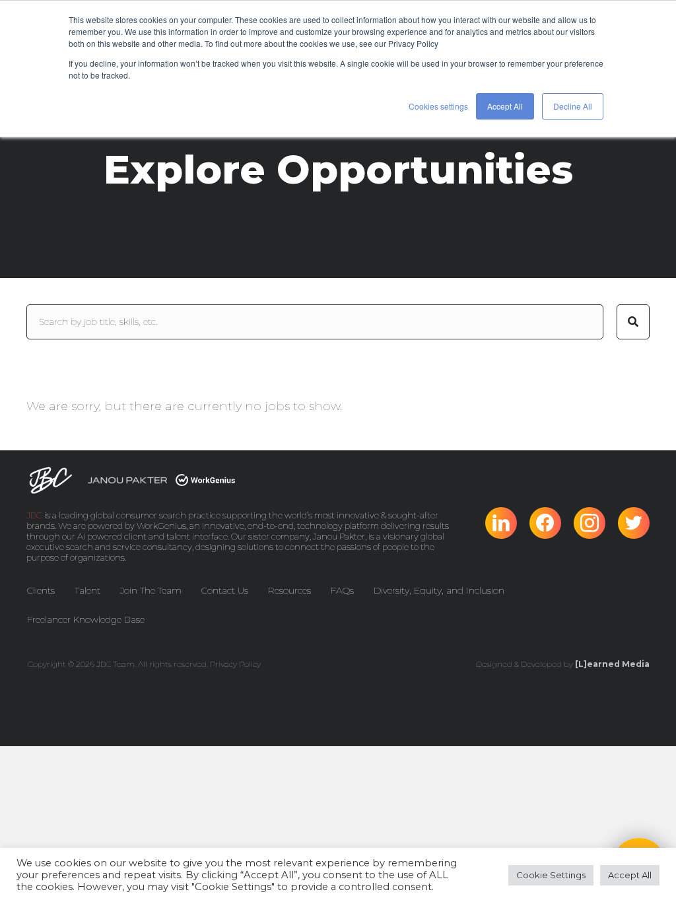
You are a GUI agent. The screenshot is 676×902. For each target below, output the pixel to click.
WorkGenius (161, 525)
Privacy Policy (235, 664)
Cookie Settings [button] (551, 875)
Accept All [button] (505, 106)
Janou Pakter (339, 536)
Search (633, 321)
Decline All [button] (572, 106)
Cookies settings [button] (438, 106)
